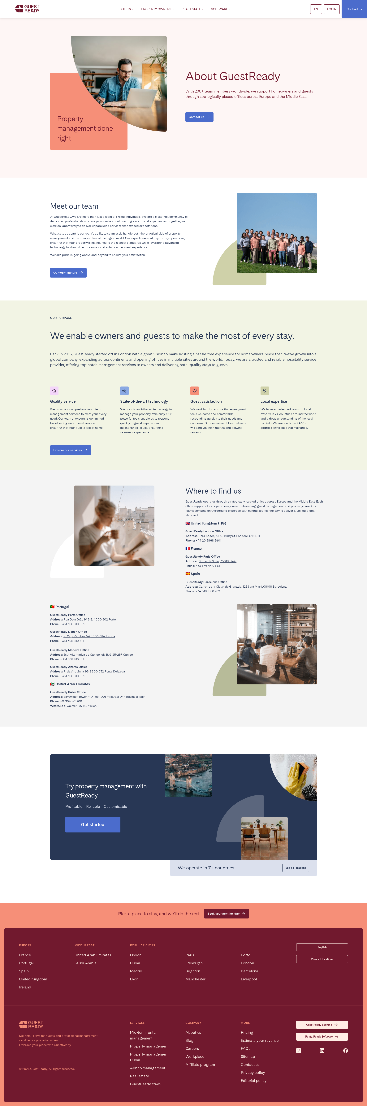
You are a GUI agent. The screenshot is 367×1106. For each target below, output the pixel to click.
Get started (93, 824)
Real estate (139, 1076)
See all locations (296, 867)
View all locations (322, 959)
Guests (125, 9)
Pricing (247, 1032)
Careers (192, 1048)
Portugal (26, 963)
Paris (189, 955)
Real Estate (191, 9)
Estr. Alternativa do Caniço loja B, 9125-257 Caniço (98, 654)
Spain (24, 971)
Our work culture (65, 272)
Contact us (354, 9)
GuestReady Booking (319, 1024)
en (316, 9)
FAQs (245, 1048)
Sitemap (248, 1056)
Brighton (192, 971)
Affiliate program (200, 1064)
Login (331, 9)
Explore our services (67, 450)
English (322, 947)
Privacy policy (253, 1072)
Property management (149, 1046)
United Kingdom (33, 979)
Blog (189, 1040)
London (247, 963)
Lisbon (135, 955)
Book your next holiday (223, 913)
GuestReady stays (145, 1084)
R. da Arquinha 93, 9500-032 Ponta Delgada (94, 671)
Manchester (195, 979)
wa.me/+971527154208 (83, 706)
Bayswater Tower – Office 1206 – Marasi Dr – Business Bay (104, 696)
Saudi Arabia (86, 963)
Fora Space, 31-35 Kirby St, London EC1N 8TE (230, 536)
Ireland (25, 987)
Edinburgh (194, 963)
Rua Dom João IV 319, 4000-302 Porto (89, 619)
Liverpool (249, 979)
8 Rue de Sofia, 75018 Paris (217, 561)
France (25, 955)
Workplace (194, 1056)
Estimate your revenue (260, 1040)
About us (193, 1032)
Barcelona (249, 971)
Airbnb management (147, 1068)
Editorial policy (253, 1080)
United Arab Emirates (93, 955)
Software (219, 9)
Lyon (134, 979)
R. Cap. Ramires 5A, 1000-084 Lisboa (89, 636)
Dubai (135, 963)
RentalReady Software (319, 1036)
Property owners (156, 9)
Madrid (136, 971)
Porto (245, 955)
